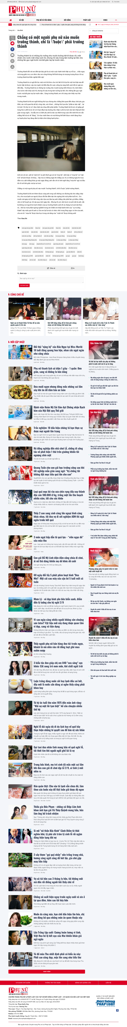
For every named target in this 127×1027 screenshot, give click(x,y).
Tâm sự (93, 619)
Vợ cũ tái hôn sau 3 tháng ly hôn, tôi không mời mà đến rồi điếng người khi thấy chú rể (58, 880)
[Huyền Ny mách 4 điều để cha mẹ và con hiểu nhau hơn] (104, 626)
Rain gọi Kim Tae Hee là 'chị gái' (101, 463)
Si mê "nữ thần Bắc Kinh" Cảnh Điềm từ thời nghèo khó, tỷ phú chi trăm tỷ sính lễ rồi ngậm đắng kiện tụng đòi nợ (58, 834)
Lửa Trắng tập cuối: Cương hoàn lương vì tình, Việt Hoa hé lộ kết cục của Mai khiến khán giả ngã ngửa (58, 935)
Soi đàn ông (95, 412)
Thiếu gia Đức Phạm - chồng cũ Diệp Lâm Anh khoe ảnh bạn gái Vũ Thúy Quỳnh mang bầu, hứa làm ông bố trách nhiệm (58, 810)
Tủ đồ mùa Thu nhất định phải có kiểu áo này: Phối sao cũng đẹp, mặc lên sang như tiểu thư (57, 955)
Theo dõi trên (73, 52)
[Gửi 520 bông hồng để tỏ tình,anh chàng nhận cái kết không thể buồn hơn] (63, 309)
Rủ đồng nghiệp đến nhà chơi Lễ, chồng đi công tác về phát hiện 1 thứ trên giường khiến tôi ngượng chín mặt (58, 451)
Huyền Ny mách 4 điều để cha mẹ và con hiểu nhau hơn (103, 610)
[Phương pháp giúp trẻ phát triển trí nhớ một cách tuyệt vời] (104, 557)
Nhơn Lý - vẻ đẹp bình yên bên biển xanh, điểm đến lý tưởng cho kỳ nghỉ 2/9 (58, 600)
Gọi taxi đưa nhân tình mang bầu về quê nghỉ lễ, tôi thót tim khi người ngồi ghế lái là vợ (58, 748)
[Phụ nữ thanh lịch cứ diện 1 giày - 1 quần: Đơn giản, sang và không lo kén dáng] (20, 374)
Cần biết (42, 421)
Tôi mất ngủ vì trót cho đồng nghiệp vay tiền (103, 677)
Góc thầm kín (96, 343)
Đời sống (42, 362)
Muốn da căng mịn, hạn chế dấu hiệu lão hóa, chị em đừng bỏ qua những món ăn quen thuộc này (59, 915)
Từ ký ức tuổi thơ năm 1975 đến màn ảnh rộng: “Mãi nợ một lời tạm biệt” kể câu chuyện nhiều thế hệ (58, 706)
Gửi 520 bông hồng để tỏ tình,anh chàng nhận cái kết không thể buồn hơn (62, 324)
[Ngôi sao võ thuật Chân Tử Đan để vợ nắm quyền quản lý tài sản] (26, 309)
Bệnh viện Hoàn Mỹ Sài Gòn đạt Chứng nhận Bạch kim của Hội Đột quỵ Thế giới (59, 408)
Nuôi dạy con (96, 550)
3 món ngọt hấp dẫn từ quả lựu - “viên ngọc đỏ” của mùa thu (58, 538)
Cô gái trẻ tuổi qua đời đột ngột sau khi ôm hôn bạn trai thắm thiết (104, 387)
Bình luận (12, 38)
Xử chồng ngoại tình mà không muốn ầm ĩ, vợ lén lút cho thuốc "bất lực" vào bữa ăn (104, 403)
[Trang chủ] (10, 20)
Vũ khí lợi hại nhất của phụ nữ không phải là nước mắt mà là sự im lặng (102, 362)
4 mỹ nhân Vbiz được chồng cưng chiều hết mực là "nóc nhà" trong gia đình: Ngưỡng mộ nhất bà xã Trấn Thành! (105, 537)
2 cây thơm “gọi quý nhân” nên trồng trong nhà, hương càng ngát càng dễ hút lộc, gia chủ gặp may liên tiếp (59, 858)
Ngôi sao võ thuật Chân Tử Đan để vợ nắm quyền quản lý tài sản (25, 324)
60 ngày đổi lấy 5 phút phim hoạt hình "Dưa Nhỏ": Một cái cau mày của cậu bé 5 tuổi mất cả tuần (58, 578)
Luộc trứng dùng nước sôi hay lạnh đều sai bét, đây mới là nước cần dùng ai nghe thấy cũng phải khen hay (59, 684)
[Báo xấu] (12, 67)
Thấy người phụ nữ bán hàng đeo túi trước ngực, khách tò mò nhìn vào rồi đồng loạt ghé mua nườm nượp (58, 647)
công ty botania (97, 31)
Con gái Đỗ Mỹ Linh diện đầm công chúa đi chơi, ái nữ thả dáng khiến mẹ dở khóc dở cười (58, 559)
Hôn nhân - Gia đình (45, 800)
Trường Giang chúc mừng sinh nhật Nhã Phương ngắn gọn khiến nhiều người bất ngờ (103, 456)
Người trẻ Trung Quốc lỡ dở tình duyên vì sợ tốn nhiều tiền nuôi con (104, 586)
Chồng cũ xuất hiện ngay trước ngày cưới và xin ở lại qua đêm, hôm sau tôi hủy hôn (59, 898)
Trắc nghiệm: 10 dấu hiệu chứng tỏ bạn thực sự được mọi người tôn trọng (58, 429)
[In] (12, 61)
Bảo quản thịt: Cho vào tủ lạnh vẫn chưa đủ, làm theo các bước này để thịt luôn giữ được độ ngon (59, 787)
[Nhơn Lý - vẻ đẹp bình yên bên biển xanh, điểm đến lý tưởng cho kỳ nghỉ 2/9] (20, 604)
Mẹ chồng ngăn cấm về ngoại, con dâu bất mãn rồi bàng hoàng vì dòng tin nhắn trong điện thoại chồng (104, 379)
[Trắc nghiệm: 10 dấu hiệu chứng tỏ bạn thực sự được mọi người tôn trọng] (20, 433)
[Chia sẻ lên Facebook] (12, 49)
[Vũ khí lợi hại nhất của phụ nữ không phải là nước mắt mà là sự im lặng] (104, 350)
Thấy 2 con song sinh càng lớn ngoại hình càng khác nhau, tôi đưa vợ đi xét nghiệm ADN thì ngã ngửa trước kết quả (59, 516)
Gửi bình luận (24, 285)
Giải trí (42, 485)
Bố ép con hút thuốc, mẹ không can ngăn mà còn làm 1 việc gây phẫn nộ (104, 602)
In (73, 268)
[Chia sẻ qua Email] (12, 55)
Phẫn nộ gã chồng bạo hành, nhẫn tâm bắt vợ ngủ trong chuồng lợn (104, 470)
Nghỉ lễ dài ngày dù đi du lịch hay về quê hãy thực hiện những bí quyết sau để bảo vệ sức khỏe (59, 728)
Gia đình (12, 317)
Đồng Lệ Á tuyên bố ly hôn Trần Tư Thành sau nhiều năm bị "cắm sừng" (99, 324)
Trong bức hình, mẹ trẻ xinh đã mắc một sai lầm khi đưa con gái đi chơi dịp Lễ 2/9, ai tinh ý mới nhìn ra (58, 768)
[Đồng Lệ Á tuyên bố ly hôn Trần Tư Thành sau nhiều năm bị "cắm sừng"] (100, 309)
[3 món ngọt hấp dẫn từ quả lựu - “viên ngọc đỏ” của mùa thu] (20, 542)
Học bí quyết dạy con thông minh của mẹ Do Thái (105, 594)
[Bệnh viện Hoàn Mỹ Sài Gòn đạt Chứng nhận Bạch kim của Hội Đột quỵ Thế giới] (20, 412)
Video (42, 551)
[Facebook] (117, 1010)
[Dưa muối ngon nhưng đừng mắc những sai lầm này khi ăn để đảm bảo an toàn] (20, 392)
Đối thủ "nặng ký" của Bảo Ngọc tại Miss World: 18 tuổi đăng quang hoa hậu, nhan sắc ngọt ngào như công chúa (59, 350)
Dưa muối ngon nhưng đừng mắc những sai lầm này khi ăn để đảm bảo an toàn (88, 24)
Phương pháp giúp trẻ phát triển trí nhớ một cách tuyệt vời (103, 569)
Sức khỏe (43, 507)
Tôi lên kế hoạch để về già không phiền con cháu (104, 395)
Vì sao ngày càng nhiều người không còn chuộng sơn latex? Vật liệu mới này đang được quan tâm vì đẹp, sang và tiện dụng (59, 623)
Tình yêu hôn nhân (98, 478)
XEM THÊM (46, 971)
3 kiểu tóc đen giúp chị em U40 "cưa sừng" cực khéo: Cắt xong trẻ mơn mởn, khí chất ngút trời (58, 664)
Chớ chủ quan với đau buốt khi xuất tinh (103, 670)
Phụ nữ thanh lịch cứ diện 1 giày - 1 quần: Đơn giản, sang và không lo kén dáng (38, 24)
